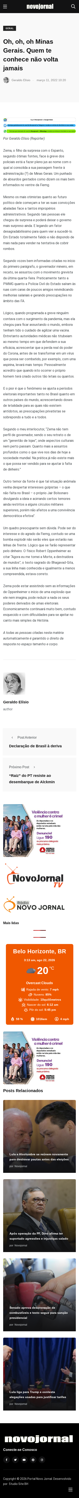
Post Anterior (27, 737)
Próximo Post (19, 767)
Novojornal (21, 1166)
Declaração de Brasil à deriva (35, 746)
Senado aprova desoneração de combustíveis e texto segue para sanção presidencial (38, 1313)
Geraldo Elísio (16, 702)
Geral (9, 28)
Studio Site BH (18, 1484)
